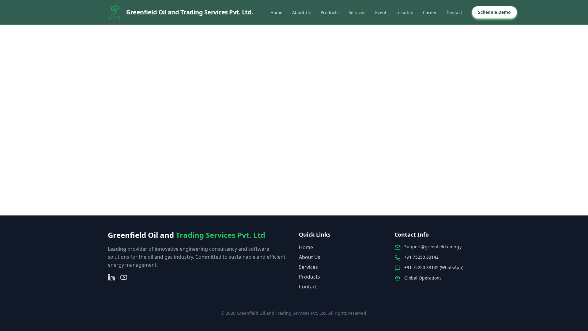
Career (430, 12)
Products (330, 12)
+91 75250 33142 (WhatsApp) (433, 267)
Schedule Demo (494, 12)
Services (357, 12)
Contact (454, 12)
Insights (404, 12)
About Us (301, 12)
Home (276, 12)
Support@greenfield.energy (433, 246)
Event (380, 12)
